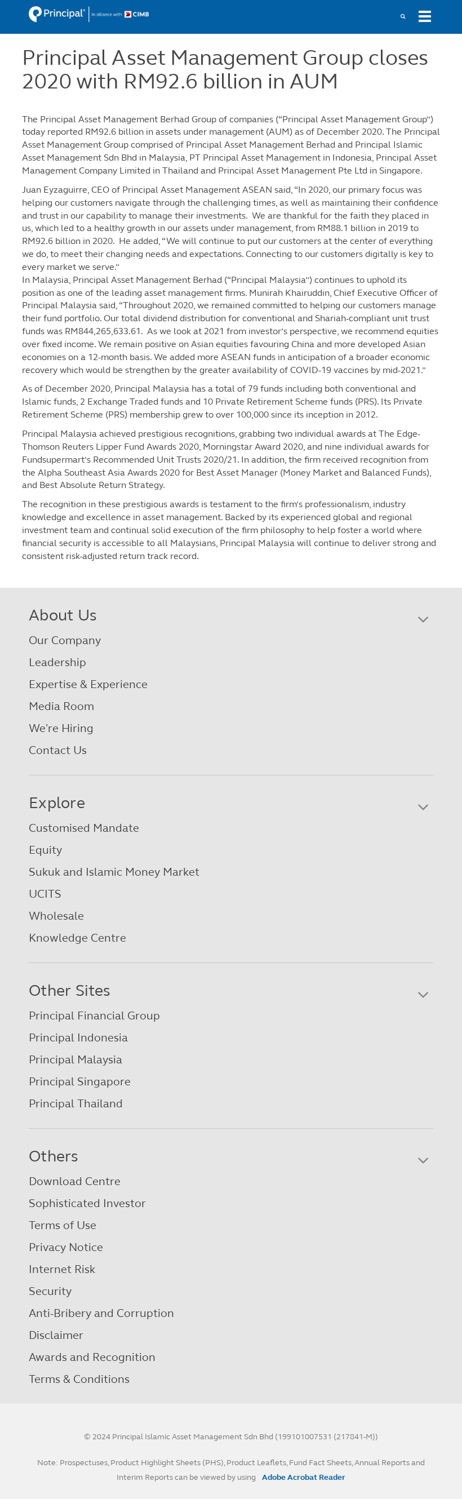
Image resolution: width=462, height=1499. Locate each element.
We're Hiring (61, 728)
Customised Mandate (84, 828)
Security (50, 1291)
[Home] (89, 14)
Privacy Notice (66, 1247)
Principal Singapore (80, 1082)
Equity (45, 850)
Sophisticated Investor (87, 1203)
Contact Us (58, 750)
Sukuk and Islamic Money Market (114, 872)
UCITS (45, 894)
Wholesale (56, 916)
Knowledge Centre (77, 938)
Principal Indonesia (78, 1038)
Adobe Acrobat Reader (303, 1477)
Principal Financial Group (94, 1016)
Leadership (57, 662)
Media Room (61, 706)
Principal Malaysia (75, 1060)
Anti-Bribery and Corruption (101, 1313)
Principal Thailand (76, 1104)
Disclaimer (56, 1335)
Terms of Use (62, 1225)
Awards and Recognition (92, 1357)
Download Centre (75, 1181)
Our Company (65, 640)
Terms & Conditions (79, 1379)
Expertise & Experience (88, 684)
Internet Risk (62, 1269)
